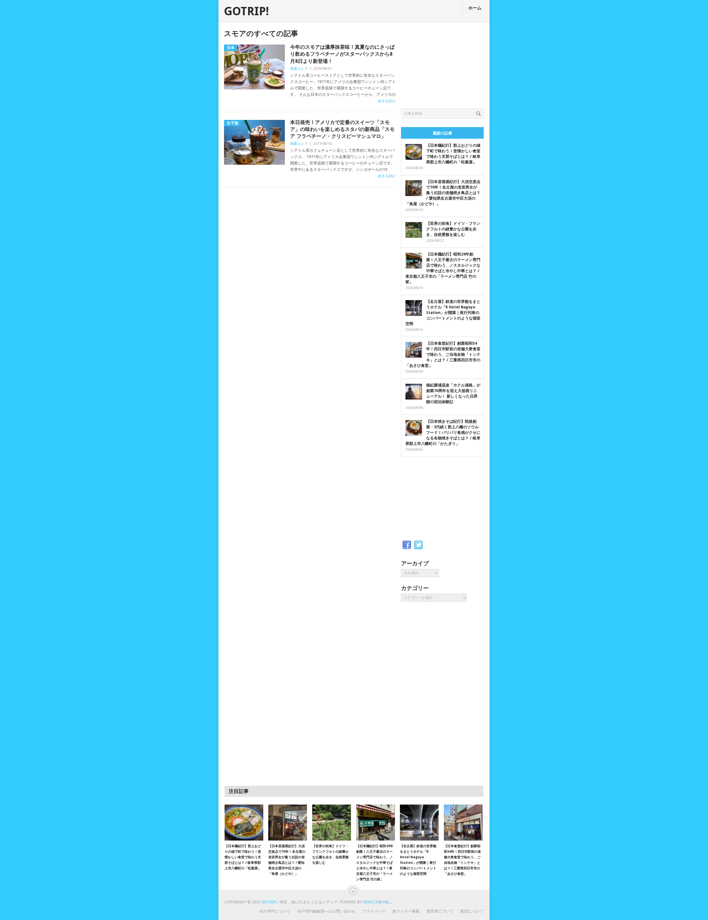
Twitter (418, 545)
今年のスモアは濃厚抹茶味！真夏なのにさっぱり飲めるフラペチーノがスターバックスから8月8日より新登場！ (342, 54)
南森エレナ (299, 68)
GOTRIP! (246, 11)
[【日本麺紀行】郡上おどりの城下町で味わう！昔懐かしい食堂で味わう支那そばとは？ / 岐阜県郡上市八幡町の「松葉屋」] (244, 823)
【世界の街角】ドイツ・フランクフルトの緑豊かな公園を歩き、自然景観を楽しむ (453, 229)
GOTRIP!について (274, 911)
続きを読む (387, 101)
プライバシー (374, 911)
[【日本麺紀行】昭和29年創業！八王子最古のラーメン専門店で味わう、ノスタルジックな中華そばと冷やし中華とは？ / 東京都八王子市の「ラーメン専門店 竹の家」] (375, 823)
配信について (472, 911)
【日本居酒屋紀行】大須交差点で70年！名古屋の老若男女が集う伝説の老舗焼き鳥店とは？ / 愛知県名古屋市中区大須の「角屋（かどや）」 (442, 192)
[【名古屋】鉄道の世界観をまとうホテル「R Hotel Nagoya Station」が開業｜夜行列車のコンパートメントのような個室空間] (419, 823)
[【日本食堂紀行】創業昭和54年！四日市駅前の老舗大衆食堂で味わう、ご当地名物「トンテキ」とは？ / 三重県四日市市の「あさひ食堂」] (463, 823)
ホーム (474, 8)
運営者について (440, 911)
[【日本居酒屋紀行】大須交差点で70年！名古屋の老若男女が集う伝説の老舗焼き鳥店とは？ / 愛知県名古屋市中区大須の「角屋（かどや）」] (287, 823)
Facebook (406, 545)
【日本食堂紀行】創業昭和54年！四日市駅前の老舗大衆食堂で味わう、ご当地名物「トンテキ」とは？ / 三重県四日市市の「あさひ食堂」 (442, 354)
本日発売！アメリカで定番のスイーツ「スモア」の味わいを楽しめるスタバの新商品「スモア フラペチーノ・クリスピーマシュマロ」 (342, 129)
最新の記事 (442, 133)
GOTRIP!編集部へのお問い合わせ (326, 911)
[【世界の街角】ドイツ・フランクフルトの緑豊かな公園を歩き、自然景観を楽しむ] (331, 823)
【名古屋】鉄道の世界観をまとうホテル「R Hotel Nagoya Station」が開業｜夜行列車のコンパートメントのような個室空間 (442, 312)
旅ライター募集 (406, 911)
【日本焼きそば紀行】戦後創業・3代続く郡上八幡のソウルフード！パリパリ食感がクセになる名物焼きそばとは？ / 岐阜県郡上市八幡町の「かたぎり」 (442, 432)
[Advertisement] (442, 64)
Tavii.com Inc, (377, 902)
